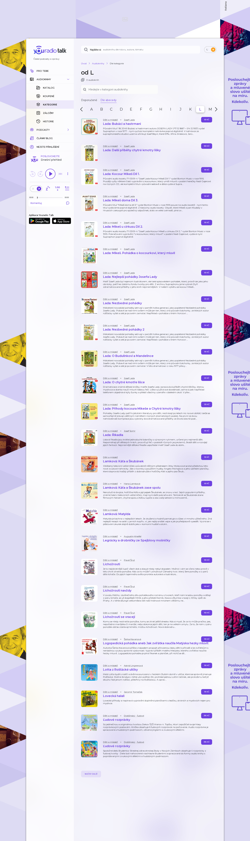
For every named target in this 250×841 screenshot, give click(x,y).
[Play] (50, 174)
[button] (50, 79)
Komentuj (36, 203)
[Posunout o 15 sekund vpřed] (40, 174)
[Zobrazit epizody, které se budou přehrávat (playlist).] (66, 188)
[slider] (37, 198)
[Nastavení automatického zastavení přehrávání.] (48, 188)
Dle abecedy (108, 100)
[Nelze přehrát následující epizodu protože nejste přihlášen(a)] (60, 174)
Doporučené (89, 100)
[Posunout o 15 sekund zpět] (32, 174)
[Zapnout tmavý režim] (210, 49)
